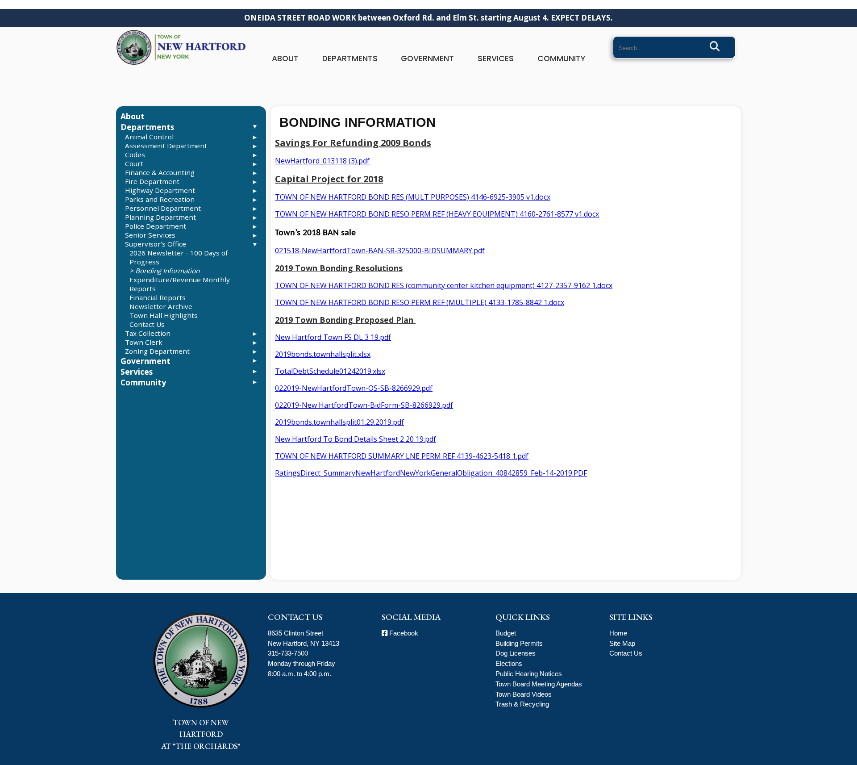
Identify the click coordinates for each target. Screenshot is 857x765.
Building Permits (519, 643)
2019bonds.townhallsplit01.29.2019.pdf (339, 422)
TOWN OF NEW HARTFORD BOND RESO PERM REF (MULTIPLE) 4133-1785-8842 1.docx (419, 302)
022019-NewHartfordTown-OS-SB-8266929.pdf (354, 388)
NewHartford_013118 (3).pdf (322, 161)
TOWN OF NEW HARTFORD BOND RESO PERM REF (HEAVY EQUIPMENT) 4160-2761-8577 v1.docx (437, 214)
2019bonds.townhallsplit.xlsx (322, 354)
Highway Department (160, 190)
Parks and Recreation (160, 199)
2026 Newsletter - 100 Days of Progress (178, 257)
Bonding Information (167, 270)
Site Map (622, 643)
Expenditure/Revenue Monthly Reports (179, 284)
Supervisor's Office (155, 243)
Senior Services (150, 234)
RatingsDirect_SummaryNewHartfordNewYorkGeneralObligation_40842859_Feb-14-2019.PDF (431, 473)
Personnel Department (163, 208)
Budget (505, 633)
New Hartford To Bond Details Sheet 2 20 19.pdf (355, 439)
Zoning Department (157, 351)
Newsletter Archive (160, 306)
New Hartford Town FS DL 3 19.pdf (333, 337)
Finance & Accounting (160, 172)
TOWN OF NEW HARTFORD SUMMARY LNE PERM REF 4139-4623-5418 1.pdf (401, 456)
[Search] (715, 47)
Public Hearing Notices (528, 673)
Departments (350, 58)
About (285, 58)
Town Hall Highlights (163, 315)
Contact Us (147, 324)
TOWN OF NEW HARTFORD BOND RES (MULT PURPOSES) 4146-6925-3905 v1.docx (412, 197)
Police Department (155, 226)
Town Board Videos (523, 694)
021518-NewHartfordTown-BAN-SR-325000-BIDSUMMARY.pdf (380, 250)
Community (561, 58)
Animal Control (149, 136)
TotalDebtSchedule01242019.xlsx (330, 371)
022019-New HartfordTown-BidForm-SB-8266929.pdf (364, 405)
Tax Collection (148, 333)
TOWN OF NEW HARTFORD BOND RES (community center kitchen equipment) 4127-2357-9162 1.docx (443, 285)
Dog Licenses (515, 653)
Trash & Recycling (522, 704)
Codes (135, 154)
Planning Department (160, 217)
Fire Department (152, 181)
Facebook (402, 633)
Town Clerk (143, 342)
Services (496, 58)
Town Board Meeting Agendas (538, 684)
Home (618, 633)
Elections (508, 663)
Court (134, 163)
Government (427, 58)
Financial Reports (157, 297)
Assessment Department (166, 145)
